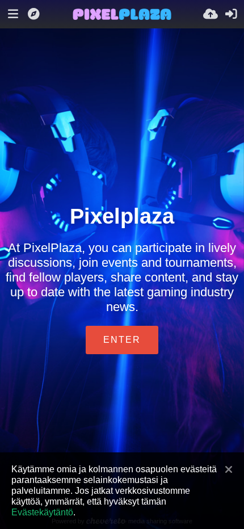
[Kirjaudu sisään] (231, 14)
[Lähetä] (210, 14)
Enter (122, 340)
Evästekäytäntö (42, 512)
